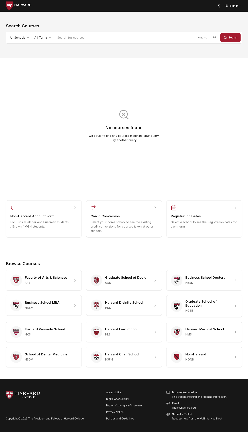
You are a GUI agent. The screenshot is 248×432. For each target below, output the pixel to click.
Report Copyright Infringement (124, 405)
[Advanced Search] (214, 37)
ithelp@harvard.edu (184, 405)
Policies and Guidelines (120, 418)
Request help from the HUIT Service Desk (197, 416)
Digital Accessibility (117, 398)
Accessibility (113, 392)
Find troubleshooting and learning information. (199, 394)
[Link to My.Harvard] (18, 5)
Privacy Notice (115, 411)
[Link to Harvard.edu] (54, 395)
